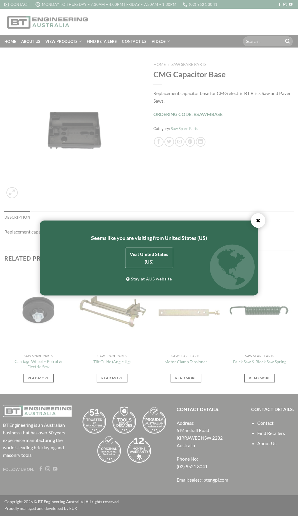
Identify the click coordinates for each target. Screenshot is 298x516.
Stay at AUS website (151, 278)
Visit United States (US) (149, 257)
